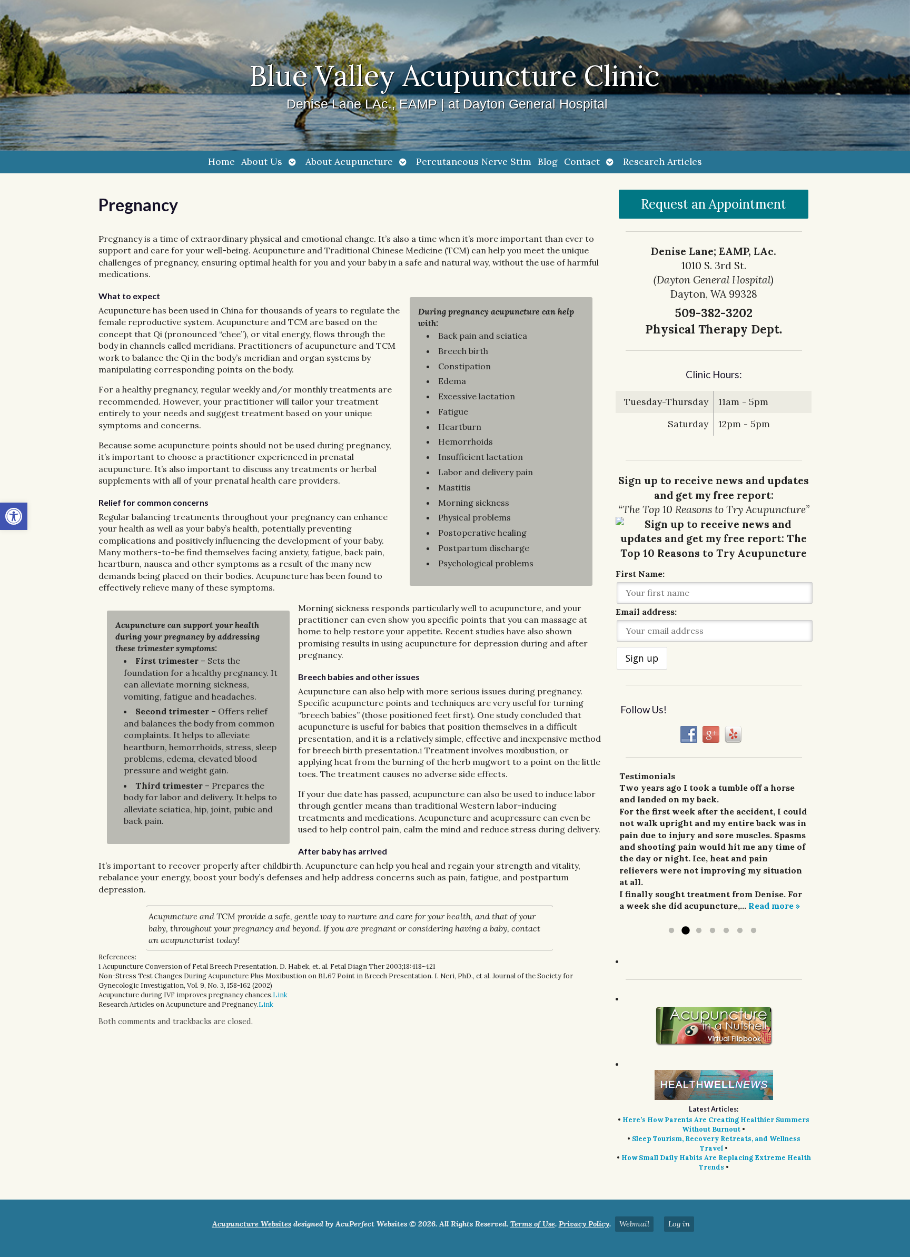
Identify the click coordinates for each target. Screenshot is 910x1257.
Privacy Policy (584, 1224)
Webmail (634, 1224)
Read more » (774, 905)
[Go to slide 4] (712, 931)
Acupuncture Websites (251, 1224)
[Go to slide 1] (671, 931)
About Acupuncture (349, 161)
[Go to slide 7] (753, 931)
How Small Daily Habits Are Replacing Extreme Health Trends (716, 1162)
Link (280, 994)
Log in (679, 1224)
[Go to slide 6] (740, 931)
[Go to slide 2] (685, 931)
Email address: (646, 611)
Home (221, 161)
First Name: (640, 573)
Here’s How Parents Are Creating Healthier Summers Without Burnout (715, 1124)
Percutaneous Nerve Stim (473, 161)
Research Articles (662, 161)
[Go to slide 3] (699, 931)
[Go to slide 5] (726, 931)
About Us (261, 161)
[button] (13, 516)
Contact (582, 161)
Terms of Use (532, 1224)
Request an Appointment (713, 204)
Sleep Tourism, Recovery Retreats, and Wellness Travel (716, 1143)
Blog (548, 161)
